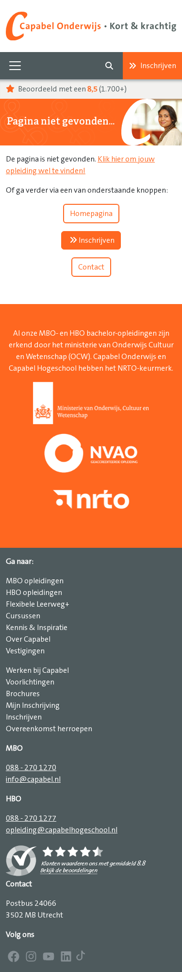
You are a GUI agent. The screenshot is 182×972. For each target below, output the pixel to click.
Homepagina (91, 213)
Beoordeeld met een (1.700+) (72, 89)
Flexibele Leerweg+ (37, 604)
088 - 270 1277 (31, 818)
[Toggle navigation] (15, 65)
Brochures (23, 693)
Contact (91, 267)
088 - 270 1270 (31, 767)
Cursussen (23, 616)
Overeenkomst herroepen (49, 728)
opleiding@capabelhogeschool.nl (61, 830)
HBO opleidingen (34, 592)
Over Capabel (28, 639)
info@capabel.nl (33, 779)
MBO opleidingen (35, 580)
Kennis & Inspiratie (36, 627)
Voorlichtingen (30, 682)
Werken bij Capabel (37, 670)
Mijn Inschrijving (33, 705)
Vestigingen (25, 651)
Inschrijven (158, 65)
